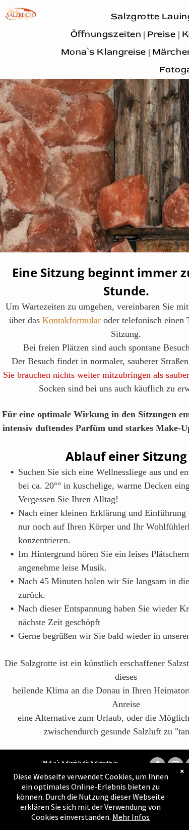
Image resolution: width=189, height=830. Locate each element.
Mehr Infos (131, 817)
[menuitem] (107, 34)
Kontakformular (71, 320)
